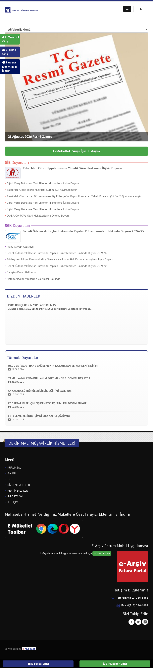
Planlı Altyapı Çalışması (20, 246)
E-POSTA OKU (16, 496)
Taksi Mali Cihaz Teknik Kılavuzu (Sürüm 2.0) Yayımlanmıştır (42, 190)
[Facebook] (131, 622)
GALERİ (12, 473)
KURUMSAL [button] (14, 467)
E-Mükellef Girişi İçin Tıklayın (76, 151)
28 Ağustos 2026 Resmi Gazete (30, 136)
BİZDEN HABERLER (23, 296)
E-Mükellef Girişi (10, 39)
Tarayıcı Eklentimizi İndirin (9, 67)
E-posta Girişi (9, 52)
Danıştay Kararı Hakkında (21, 272)
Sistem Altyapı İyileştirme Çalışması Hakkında (33, 279)
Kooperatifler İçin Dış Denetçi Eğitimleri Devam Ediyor (47, 403)
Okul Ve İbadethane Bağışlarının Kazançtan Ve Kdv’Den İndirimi (53, 366)
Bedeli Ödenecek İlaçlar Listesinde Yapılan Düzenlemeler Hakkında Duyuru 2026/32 (57, 253)
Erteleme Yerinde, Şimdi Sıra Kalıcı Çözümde (39, 416)
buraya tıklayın (102, 553)
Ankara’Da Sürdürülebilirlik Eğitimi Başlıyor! (40, 391)
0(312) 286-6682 (137, 597)
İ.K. (9, 479)
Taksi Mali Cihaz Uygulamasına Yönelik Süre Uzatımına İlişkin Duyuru (72, 168)
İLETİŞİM (13, 502)
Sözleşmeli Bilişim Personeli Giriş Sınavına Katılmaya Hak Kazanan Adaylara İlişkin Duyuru (60, 259)
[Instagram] (145, 622)
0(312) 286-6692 (137, 605)
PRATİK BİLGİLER (18, 490)
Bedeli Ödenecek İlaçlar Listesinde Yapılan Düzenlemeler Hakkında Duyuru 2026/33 (83, 231)
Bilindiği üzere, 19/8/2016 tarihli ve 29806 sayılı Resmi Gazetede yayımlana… (50, 305)
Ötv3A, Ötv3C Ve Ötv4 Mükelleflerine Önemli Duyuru (38, 215)
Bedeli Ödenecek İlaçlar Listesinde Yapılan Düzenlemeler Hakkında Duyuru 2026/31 (57, 266)
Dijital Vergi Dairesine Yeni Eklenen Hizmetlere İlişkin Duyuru (43, 183)
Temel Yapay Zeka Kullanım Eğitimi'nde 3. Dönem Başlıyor (49, 378)
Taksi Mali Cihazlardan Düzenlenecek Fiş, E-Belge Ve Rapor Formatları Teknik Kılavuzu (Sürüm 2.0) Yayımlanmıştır (74, 196)
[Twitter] (138, 622)
